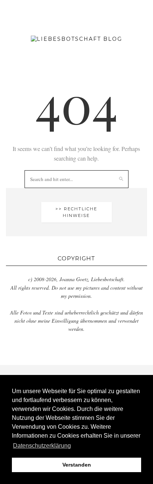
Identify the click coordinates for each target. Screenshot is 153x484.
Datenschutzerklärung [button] (42, 445)
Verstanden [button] (76, 465)
